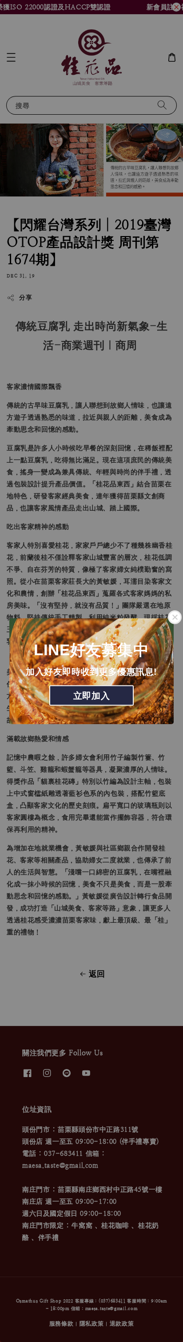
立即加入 (91, 695)
